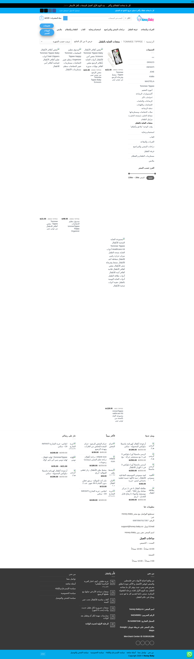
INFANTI (150, 67)
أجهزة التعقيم (147, 90)
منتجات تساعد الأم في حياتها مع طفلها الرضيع (95, 592)
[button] (69, 10)
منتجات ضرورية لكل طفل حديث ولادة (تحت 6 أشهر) (95, 608)
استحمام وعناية (95, 29)
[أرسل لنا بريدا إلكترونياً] (42, 10)
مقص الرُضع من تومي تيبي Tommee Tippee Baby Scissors (95, 77)
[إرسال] (65, 18)
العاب (83, 29)
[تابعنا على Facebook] (54, 10)
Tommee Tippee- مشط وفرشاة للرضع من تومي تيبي (117, 76)
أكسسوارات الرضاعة (144, 94)
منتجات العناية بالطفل (143, 123)
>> (153, 57)
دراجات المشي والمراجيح (114, 29)
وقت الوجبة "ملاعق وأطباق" (141, 127)
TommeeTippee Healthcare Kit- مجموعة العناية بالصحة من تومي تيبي (117, 416)
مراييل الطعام (146, 119)
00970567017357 (141, 520)
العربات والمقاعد (147, 29)
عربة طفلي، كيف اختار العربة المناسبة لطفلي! (96, 582)
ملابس (59, 29)
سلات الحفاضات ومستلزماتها (141, 112)
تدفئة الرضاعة (146, 108)
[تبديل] (129, 86)
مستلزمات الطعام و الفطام (142, 156)
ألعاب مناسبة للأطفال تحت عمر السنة (95, 600)
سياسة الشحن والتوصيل (66, 598)
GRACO (150, 62)
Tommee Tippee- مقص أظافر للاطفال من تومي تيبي (52, 225)
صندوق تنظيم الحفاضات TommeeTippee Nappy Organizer (73, 226)
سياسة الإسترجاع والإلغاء (65, 588)
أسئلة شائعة (71, 584)
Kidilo (151, 76)
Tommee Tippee (133, 41)
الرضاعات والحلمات (144, 101)
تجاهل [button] (65, 5)
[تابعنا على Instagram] (50, 10)
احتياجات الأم (147, 97)
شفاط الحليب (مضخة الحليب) (140, 116)
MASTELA (149, 81)
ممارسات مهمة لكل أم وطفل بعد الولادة (95, 616)
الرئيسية (150, 41)
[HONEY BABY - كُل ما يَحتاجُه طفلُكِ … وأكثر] (144, 18)
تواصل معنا (71, 579)
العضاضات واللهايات (144, 105)
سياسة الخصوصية (68, 593)
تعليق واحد (103, 586)
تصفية (150, 178)
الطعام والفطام (71, 29)
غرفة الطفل (133, 29)
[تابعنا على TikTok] (46, 10)
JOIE (152, 72)
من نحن (72, 574)
